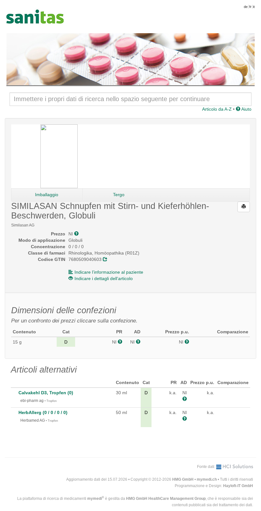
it (254, 7)
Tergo (118, 194)
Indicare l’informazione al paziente (108, 272)
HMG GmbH (183, 479)
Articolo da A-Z (217, 109)
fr (250, 7)
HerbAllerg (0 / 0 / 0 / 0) (42, 412)
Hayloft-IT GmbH (238, 486)
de (246, 7)
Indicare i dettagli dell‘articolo (103, 278)
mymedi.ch (207, 479)
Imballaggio (46, 194)
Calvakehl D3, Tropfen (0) (45, 392)
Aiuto (245, 109)
